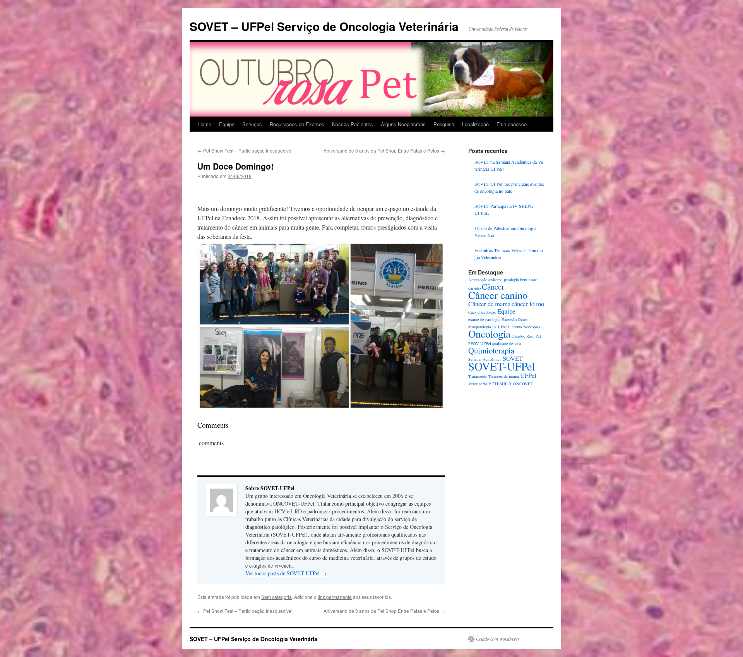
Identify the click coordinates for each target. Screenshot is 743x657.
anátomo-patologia (503, 279)
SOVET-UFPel (501, 366)
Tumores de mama (503, 376)
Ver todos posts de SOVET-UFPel (286, 573)
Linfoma (515, 326)
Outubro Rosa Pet (526, 336)
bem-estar (528, 279)
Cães (472, 312)
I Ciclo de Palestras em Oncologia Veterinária (505, 231)
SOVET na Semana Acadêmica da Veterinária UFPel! (509, 165)
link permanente (335, 597)
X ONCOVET (521, 383)
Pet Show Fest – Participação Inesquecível (245, 150)
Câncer (493, 286)
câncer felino (528, 303)
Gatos (522, 319)
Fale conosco (511, 124)
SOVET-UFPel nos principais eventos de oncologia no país (509, 187)
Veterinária (477, 383)
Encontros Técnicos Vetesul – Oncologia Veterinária (509, 253)
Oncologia (489, 334)
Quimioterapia (491, 350)
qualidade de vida (506, 343)
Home (204, 124)
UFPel (528, 375)
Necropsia (531, 326)
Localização (475, 124)
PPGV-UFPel (479, 343)
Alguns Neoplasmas (403, 124)
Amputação (477, 279)
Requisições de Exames (297, 124)
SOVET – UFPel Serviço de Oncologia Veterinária (324, 26)
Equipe (227, 124)
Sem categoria (276, 597)
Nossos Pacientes (352, 124)
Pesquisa (443, 124)
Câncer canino (497, 295)
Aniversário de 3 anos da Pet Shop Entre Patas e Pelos (384, 150)
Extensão (509, 319)
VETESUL (498, 383)
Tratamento (477, 376)
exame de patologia (484, 319)
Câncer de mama (489, 303)
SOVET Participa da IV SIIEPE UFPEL (503, 209)
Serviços (252, 124)
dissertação (487, 312)
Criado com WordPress (498, 639)
